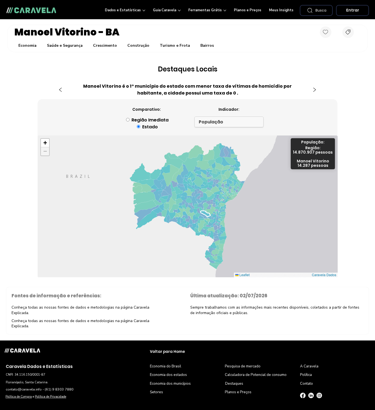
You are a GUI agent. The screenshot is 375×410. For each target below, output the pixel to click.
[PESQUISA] (348, 32)
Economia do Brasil (165, 366)
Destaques (234, 383)
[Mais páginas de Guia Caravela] (179, 10)
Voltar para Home (167, 351)
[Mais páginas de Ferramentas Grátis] (224, 10)
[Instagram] (319, 395)
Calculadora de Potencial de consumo (256, 374)
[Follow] (325, 32)
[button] (316, 10)
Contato (306, 383)
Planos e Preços (238, 392)
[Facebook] (303, 395)
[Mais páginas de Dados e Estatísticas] (143, 10)
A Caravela (309, 366)
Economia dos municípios (170, 383)
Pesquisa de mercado (243, 366)
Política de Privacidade (50, 397)
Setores (156, 392)
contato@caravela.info (24, 389)
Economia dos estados (168, 374)
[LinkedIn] (311, 395)
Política (306, 374)
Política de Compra (18, 397)
